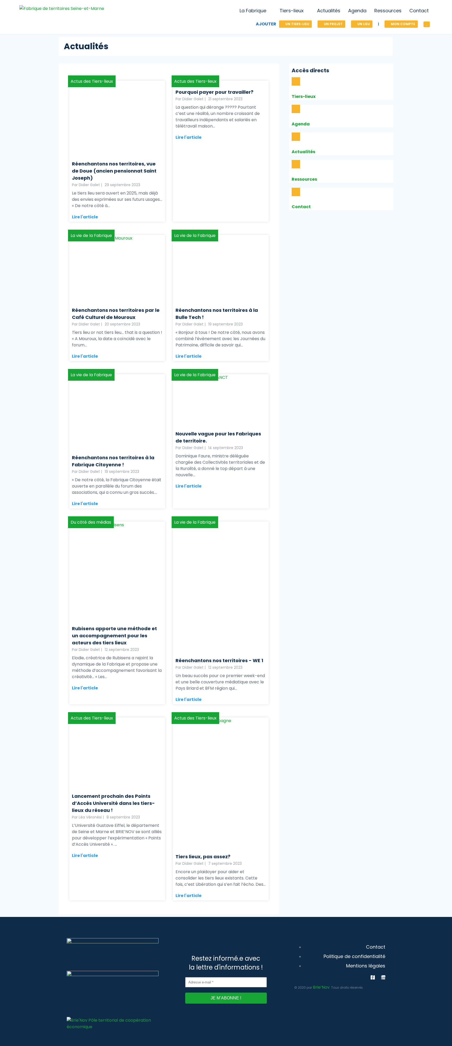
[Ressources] (296, 164)
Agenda (301, 124)
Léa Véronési (90, 817)
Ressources (304, 179)
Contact (301, 207)
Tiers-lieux (303, 96)
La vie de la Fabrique (91, 236)
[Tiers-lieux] (296, 81)
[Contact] (296, 192)
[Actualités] (296, 136)
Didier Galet (89, 184)
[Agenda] (296, 109)
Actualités (303, 152)
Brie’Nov (321, 987)
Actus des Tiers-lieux (92, 81)
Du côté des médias (91, 522)
